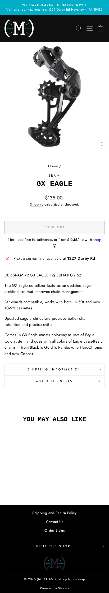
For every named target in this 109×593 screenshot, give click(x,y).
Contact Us (54, 521)
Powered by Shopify (54, 588)
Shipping (36, 204)
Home (53, 166)
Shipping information (54, 369)
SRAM (54, 175)
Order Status (54, 530)
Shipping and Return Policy (54, 512)
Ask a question (54, 381)
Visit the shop (53, 546)
